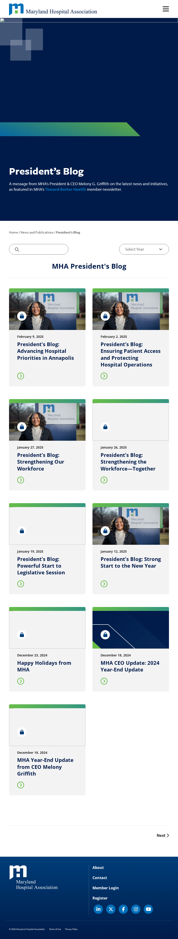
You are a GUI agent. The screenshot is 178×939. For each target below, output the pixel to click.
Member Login (105, 887)
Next (161, 835)
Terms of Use (55, 929)
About (98, 867)
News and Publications (37, 232)
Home (13, 232)
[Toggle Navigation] (166, 9)
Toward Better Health (65, 189)
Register (100, 898)
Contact (99, 877)
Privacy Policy (71, 929)
